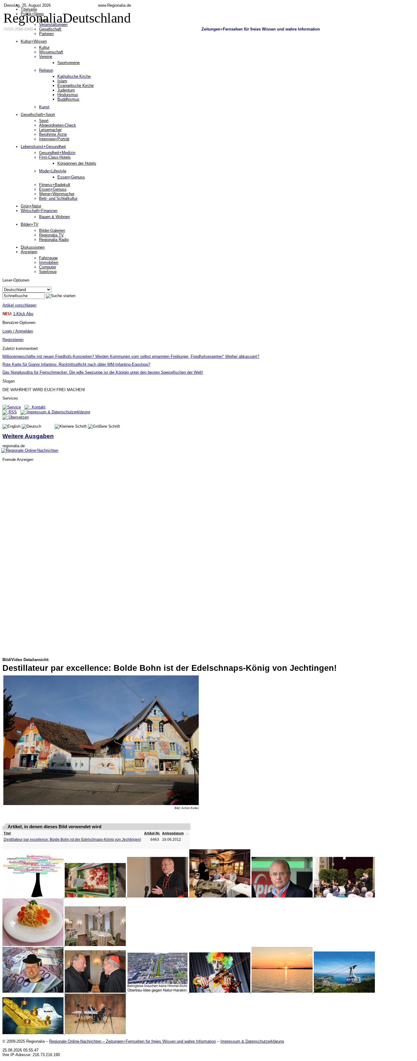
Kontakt (37, 407)
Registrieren (13, 339)
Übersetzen (18, 417)
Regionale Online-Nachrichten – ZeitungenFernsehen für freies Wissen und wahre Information (132, 1041)
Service (14, 407)
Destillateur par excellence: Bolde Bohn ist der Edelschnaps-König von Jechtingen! (72, 839)
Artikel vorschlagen (19, 305)
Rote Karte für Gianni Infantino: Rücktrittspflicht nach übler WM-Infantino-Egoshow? (76, 364)
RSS (12, 412)
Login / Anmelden (17, 331)
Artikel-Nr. (152, 833)
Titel (7, 833)
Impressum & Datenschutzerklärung (57, 412)
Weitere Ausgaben (28, 436)
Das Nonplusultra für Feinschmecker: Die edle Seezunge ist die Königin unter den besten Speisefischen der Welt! (102, 372)
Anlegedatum (173, 833)
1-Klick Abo (23, 313)
